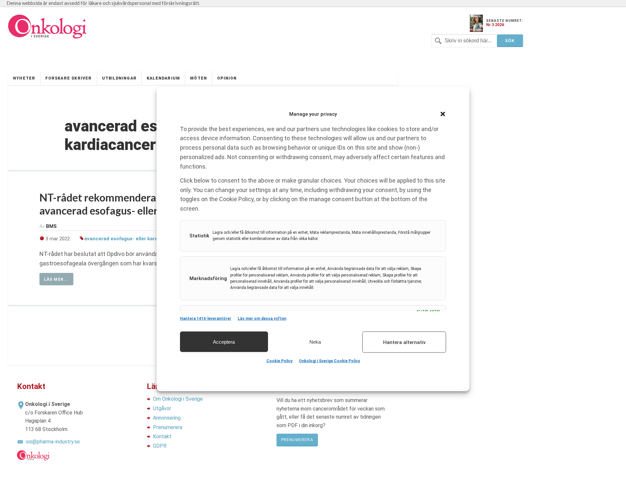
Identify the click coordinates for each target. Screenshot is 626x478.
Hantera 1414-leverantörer (205, 318)
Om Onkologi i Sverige (178, 399)
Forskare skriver (68, 78)
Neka (315, 341)
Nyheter (24, 78)
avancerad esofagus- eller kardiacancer (131, 239)
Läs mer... (56, 279)
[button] (443, 114)
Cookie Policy (279, 361)
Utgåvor (162, 408)
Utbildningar (119, 78)
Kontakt (162, 436)
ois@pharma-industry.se (53, 442)
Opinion (227, 78)
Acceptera (224, 341)
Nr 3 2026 (495, 24)
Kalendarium (163, 78)
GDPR (160, 446)
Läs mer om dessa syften (262, 318)
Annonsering (167, 418)
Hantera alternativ (404, 342)
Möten (198, 78)
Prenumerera (167, 427)
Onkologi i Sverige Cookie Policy (329, 361)
